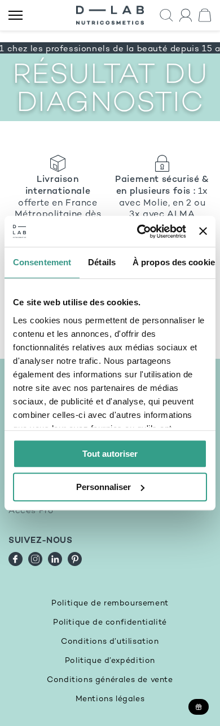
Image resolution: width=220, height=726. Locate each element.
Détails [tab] (102, 262)
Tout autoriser (110, 453)
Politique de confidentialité (110, 622)
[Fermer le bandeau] (203, 231)
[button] (166, 15)
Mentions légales (110, 699)
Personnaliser (103, 487)
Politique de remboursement (110, 603)
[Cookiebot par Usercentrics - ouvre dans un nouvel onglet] (140, 231)
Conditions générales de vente (110, 680)
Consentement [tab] (42, 262)
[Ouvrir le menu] (15, 15)
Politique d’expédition (110, 661)
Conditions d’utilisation (110, 642)
